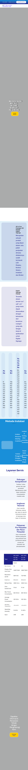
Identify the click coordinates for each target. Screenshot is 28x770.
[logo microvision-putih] (8, 5)
